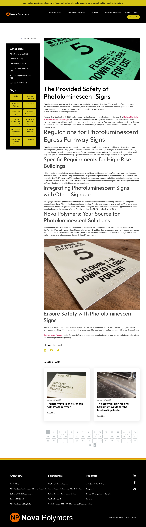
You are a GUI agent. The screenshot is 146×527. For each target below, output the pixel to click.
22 (77, 436)
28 (112, 436)
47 (130, 440)
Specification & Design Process (16, 141)
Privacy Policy (131, 517)
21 (71, 436)
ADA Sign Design (55, 12)
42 (101, 440)
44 (112, 440)
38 (77, 440)
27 (106, 436)
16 (135, 431)
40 (89, 440)
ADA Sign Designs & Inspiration (21, 504)
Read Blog (51, 413)
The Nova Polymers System (58, 484)
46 (124, 440)
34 (54, 440)
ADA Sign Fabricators (113, 12)
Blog (135, 12)
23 (83, 436)
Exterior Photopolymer (30, 112)
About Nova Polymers (115, 517)
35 (60, 440)
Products (95, 12)
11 (107, 431)
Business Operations (30, 97)
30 (124, 436)
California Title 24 (16, 105)
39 (83, 440)
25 (95, 436)
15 (130, 431)
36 (66, 440)
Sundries (89, 499)
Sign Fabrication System (76, 12)
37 (71, 440)
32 (135, 436)
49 (90, 444)
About (127, 12)
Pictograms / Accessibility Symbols (15, 131)
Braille (16, 96)
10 (101, 431)
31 (130, 436)
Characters (30, 104)
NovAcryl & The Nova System (30, 121)
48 (135, 440)
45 (118, 440)
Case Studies (15, 58)
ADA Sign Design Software (96, 484)
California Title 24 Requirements (21, 494)
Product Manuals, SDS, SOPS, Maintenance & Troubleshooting (70, 504)
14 (124, 431)
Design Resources (17, 63)
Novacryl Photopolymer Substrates (98, 494)
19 (60, 436)
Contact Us (133, 17)
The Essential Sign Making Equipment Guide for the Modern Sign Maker (113, 407)
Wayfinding (30, 139)
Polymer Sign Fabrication (20, 75)
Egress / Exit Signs (16, 112)
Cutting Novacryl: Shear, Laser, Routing (62, 494)
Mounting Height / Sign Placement (16, 121)
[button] (45, 350)
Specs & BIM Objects (17, 499)
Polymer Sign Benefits (19, 68)
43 (106, 440)
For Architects (15, 484)
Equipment (90, 489)
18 (54, 436)
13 (118, 431)
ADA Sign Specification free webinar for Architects (28, 489)
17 (48, 436)
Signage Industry (16, 83)
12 (112, 431)
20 (66, 436)
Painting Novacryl (54, 499)
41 (95, 440)
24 (89, 436)
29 (118, 436)
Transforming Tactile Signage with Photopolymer (65, 405)
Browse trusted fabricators (68, 3)
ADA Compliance (17, 54)
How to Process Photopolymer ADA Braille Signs (65, 489)
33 (48, 440)
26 (101, 436)
